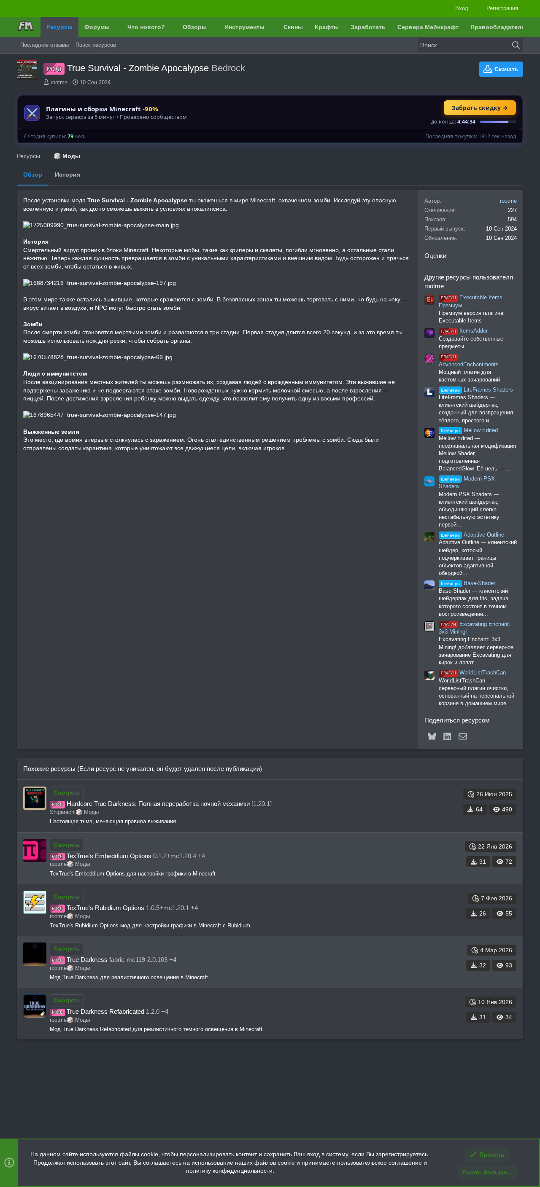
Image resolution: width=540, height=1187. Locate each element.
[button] (116, 27)
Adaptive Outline (472, 535)
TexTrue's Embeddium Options (109, 855)
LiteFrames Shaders (477, 390)
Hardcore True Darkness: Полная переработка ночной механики (158, 803)
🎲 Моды (87, 812)
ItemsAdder (464, 331)
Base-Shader (468, 583)
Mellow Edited (469, 430)
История (67, 174)
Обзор (32, 174)
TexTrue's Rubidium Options (105, 907)
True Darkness (87, 959)
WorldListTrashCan (473, 672)
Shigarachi (63, 812)
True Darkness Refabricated (105, 1011)
